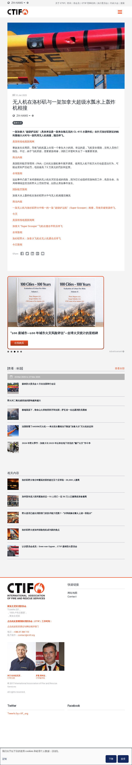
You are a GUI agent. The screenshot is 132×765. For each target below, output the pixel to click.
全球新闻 (17, 232)
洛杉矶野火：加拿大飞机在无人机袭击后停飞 (37, 238)
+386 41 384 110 (21, 632)
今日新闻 (17, 244)
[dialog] (66, 756)
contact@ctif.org (26, 635)
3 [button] (14, 351)
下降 (111, 759)
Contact (72, 596)
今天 (15, 213)
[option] (66, 312)
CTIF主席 (11, 678)
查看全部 (120, 368)
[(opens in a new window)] (23, 254)
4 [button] (18, 351)
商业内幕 (17, 201)
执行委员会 (102, 3)
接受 (123, 759)
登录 (69, 3)
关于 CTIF (60, 3)
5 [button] (21, 351)
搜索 (122, 3)
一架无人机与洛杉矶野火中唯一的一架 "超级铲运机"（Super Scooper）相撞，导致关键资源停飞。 (65, 207)
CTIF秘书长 (40, 678)
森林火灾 (18, 123)
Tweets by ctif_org (17, 713)
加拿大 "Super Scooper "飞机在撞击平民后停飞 (38, 226)
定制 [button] (4, 759)
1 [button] (8, 351)
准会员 (76, 3)
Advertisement (115, 351)
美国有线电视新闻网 (23, 220)
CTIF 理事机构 (88, 3)
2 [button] (11, 351)
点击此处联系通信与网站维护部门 (23, 626)
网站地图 (72, 592)
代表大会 (114, 3)
